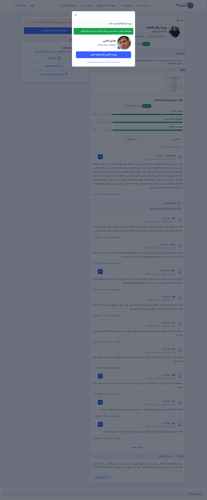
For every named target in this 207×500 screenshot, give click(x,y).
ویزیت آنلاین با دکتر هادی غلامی (104, 54)
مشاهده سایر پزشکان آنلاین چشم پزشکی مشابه (104, 62)
